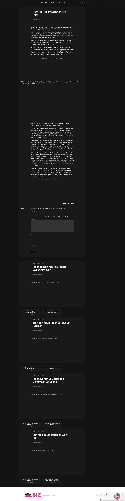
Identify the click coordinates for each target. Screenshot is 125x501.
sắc (59, 282)
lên (53, 394)
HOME (42, 2)
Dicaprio (39, 282)
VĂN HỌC (66, 2)
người (54, 282)
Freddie (47, 394)
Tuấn (54, 338)
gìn (42, 338)
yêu (56, 338)
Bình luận (33, 219)
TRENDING (53, 2)
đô (44, 394)
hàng (51, 394)
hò (43, 282)
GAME (72, 2)
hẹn (42, 282)
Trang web (33, 245)
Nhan (57, 282)
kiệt (43, 338)
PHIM (59, 2)
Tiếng (52, 338)
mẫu (52, 282)
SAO (46, 2)
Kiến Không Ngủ (30, 314)
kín (45, 338)
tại (52, 450)
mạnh (42, 450)
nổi (46, 450)
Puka (49, 338)
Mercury (56, 394)
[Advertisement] (52, 68)
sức (51, 450)
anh (38, 450)
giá (49, 394)
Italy (46, 282)
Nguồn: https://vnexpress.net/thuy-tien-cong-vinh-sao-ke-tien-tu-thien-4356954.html (43, 208)
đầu (43, 394)
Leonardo (49, 282)
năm (47, 338)
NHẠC (82, 2)
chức (39, 394)
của (40, 338)
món (59, 394)
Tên (31, 234)
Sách (49, 450)
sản (61, 394)
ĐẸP (78, 2)
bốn (38, 338)
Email (32, 240)
